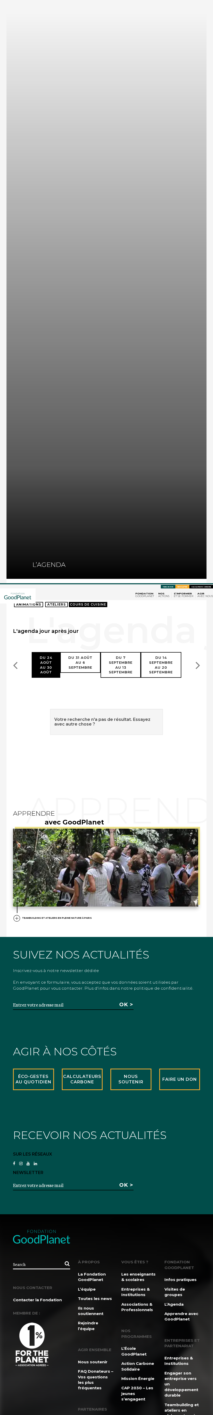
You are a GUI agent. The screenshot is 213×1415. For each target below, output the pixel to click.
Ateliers (56, 604)
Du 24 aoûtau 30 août (46, 664)
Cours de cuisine (88, 604)
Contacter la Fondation (37, 1299)
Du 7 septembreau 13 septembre (120, 664)
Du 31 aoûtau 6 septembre (80, 662)
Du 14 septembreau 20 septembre (161, 664)
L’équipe (87, 1289)
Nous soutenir (93, 1361)
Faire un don (168, 587)
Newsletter (182, 587)
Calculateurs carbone (201, 587)
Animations (28, 604)
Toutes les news (95, 1298)
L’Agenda (174, 1304)
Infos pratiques (180, 1279)
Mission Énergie (137, 1378)
